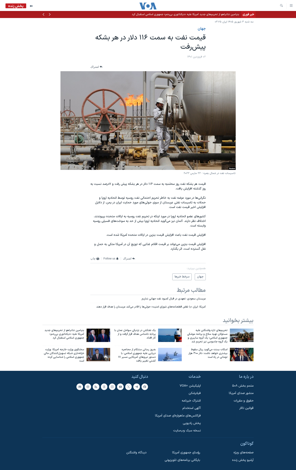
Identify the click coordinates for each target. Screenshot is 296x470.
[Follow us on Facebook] (144, 386)
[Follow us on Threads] (104, 386)
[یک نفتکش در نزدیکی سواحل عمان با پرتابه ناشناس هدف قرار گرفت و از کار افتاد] (170, 335)
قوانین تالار (246, 408)
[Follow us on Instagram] (112, 386)
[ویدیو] (31, 6)
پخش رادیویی (192, 423)
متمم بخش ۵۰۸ (243, 385)
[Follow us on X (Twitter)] (128, 386)
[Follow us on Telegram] (136, 386)
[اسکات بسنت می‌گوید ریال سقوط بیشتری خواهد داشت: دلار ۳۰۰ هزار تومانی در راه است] (242, 354)
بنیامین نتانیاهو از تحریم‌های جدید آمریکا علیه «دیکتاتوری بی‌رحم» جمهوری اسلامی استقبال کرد (185, 14)
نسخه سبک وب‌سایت (187, 430)
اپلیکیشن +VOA (190, 385)
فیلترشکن (195, 393)
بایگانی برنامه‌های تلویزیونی (182, 460)
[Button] (96, 67)
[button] (50, 15)
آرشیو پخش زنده (243, 460)
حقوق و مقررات (244, 400)
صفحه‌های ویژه (243, 452)
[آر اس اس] (96, 386)
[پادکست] (88, 386)
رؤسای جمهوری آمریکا (186, 452)
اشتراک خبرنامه (191, 400)
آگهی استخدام (191, 408)
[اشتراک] (79, 386)
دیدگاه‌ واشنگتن (136, 452)
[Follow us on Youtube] (120, 386)
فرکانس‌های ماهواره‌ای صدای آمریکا (178, 415)
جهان (202, 29)
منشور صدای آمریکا (241, 393)
